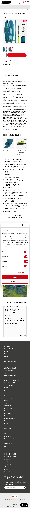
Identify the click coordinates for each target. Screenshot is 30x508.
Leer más (15, 316)
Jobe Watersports (11, 456)
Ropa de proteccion (9, 415)
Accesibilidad (15, 504)
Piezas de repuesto (9, 364)
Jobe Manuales (8, 449)
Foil (5, 390)
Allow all (15, 277)
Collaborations (8, 431)
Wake (5, 403)
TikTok (7, 466)
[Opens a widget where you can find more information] (24, 505)
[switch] (26, 256)
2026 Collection (8, 385)
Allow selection (15, 281)
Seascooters (7, 428)
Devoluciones (7, 351)
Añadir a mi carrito (17, 55)
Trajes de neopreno (9, 398)
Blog (5, 446)
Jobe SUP (8, 459)
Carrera (6, 373)
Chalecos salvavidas (9, 393)
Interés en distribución (10, 375)
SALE (5, 433)
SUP (5, 395)
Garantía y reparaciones (10, 359)
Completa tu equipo (22, 9)
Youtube (8, 469)
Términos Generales (15, 502)
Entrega (6, 353)
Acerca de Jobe (8, 370)
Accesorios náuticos (9, 418)
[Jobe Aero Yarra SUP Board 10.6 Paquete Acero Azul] (15, 285)
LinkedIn (8, 471)
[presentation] (25, 147)
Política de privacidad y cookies (15, 506)
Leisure (6, 426)
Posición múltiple (8, 410)
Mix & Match (7, 436)
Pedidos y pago (8, 356)
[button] (25, 32)
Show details (21, 272)
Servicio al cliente (8, 348)
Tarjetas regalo (8, 420)
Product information (9, 9)
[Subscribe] (23, 487)
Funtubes (6, 387)
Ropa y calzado (8, 413)
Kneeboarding (8, 408)
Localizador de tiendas (10, 361)
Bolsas (6, 423)
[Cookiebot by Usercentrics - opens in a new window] (21, 225)
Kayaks (6, 400)
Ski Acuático (7, 405)
